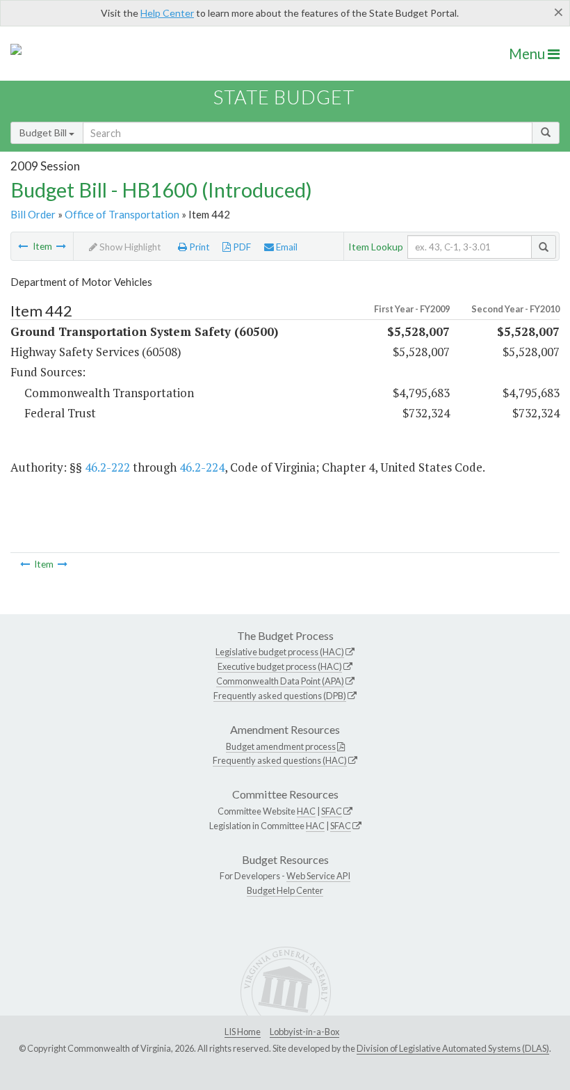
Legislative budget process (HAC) (279, 651)
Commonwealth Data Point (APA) (280, 681)
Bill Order (33, 214)
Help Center (167, 13)
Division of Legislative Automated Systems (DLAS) (453, 1048)
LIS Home (243, 1031)
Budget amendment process (281, 746)
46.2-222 (107, 467)
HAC (306, 811)
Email (286, 247)
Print (198, 247)
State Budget (284, 97)
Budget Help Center (285, 890)
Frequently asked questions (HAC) (280, 760)
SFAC (331, 811)
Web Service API (318, 875)
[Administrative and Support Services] (61, 246)
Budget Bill (44, 132)
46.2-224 (202, 467)
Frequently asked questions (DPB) (279, 695)
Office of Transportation (122, 214)
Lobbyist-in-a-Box (304, 1031)
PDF (241, 247)
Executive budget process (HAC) (280, 666)
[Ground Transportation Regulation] (23, 246)
